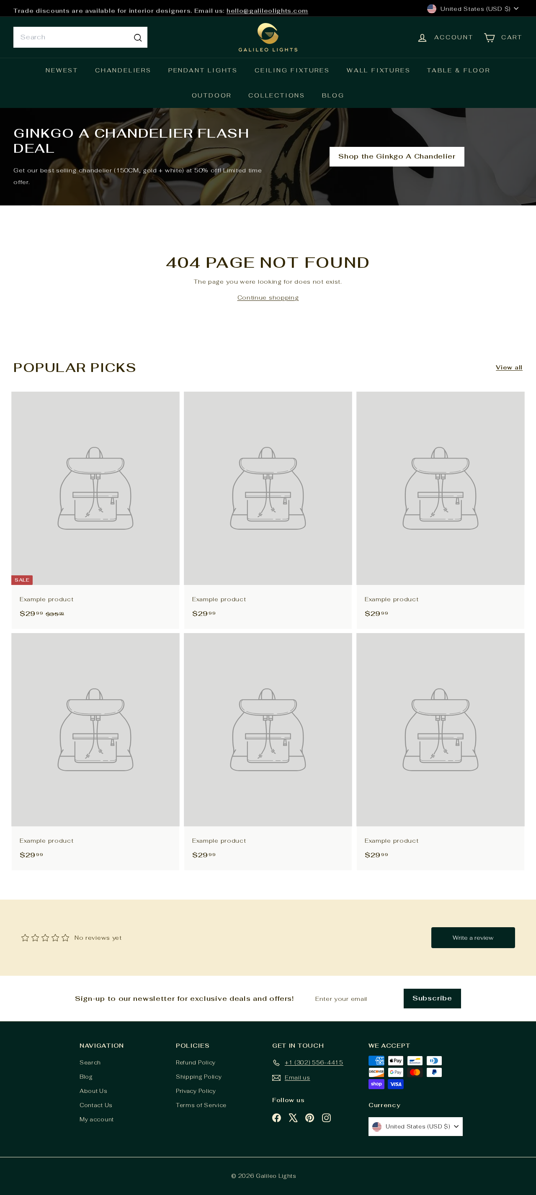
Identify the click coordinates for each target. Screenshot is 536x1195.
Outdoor (212, 95)
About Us (94, 1091)
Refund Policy (196, 1062)
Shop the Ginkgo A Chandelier (397, 156)
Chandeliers (123, 70)
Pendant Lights (203, 70)
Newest (62, 70)
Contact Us (96, 1105)
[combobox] (80, 37)
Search (90, 1062)
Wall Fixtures (378, 70)
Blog (333, 95)
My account (97, 1119)
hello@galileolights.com (267, 8)
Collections (276, 95)
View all (509, 367)
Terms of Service (201, 1105)
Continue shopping (268, 297)
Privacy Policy (196, 1091)
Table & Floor (458, 70)
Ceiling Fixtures (292, 70)
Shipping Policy (199, 1076)
